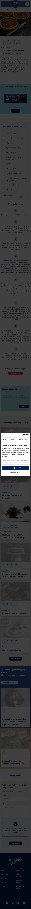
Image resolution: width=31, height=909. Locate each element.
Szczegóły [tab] (13, 439)
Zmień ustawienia (15, 472)
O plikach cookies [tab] (24, 439)
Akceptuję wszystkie (15, 468)
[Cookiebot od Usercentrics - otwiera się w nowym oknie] (22, 435)
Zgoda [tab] (5, 439)
